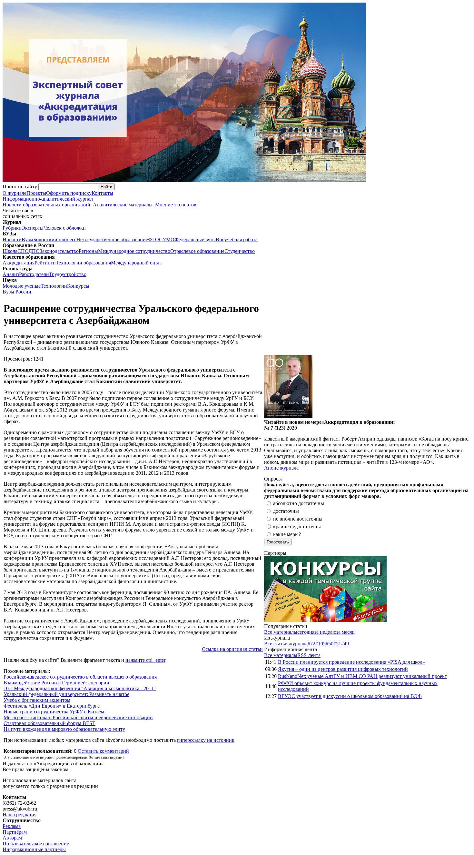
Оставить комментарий (103, 751)
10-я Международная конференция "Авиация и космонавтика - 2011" (80, 688)
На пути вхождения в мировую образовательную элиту (64, 729)
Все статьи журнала (286, 643)
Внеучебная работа (237, 239)
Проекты (36, 193)
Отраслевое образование (197, 251)
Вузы (27, 239)
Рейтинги (45, 262)
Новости (12, 239)
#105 (320, 643)
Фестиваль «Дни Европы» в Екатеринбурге (52, 706)
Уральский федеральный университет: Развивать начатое (66, 694)
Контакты (102, 193)
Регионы (88, 251)
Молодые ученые (22, 286)
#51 (337, 643)
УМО (168, 239)
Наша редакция (19, 814)
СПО (22, 251)
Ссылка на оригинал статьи (232, 649)
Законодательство (59, 251)
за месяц (345, 632)
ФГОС (155, 239)
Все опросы (457, 479)
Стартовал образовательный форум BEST (49, 723)
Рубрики (12, 228)
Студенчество (239, 251)
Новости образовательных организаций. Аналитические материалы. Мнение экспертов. (100, 201)
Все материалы (280, 632)
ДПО (34, 251)
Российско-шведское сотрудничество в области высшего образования (80, 677)
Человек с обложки (65, 228)
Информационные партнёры (34, 849)
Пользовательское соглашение (36, 843)
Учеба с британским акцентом (37, 700)
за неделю (325, 632)
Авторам (12, 837)
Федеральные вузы (195, 239)
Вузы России (17, 291)
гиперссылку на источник (205, 740)
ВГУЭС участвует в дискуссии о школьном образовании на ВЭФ (350, 696)
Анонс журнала (281, 468)
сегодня (305, 632)
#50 (329, 643)
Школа (10, 251)
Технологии (54, 286)
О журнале (14, 193)
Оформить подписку (69, 193)
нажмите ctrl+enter (145, 660)
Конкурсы (78, 286)
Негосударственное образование (112, 239)
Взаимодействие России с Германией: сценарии (56, 682)
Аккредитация (19, 262)
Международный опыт (136, 262)
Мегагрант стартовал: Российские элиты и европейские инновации (78, 717)
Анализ (11, 274)
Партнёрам (15, 832)
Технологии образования (83, 262)
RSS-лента (309, 655)
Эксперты (33, 228)
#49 (345, 643)
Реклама (12, 826)
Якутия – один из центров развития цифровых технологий (343, 669)
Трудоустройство (67, 274)
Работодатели (34, 274)
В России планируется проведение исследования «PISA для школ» (351, 662)
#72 (311, 643)
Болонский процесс (54, 239)
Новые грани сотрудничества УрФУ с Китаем (54, 711)
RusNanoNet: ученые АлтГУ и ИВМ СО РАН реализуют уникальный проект (362, 676)
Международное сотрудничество (134, 251)
